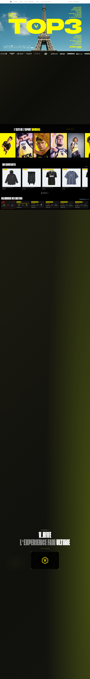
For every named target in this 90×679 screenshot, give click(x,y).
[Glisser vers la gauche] (84, 167)
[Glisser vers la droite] (86, 167)
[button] (74, 2)
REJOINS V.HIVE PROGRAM (45, 548)
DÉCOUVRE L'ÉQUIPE (69, 129)
